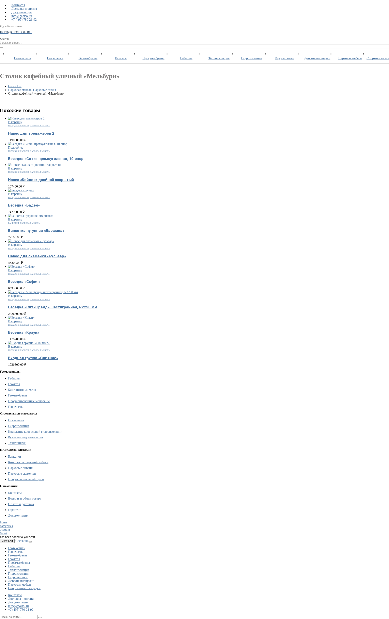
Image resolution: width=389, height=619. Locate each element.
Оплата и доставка (21, 504)
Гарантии (14, 509)
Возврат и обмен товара (24, 498)
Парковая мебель (350, 58)
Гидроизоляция (251, 58)
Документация (21, 12)
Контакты (18, 5)
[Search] (1, 47)
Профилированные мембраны (29, 401)
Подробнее (15, 147)
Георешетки (55, 58)
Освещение (16, 420)
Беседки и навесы (18, 126)
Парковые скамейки (22, 473)
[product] (198, 118)
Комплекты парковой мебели (28, 462)
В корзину (15, 122)
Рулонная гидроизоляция (25, 437)
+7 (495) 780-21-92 (24, 19)
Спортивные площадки (24, 588)
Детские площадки (317, 58)
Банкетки (13, 223)
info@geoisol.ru (21, 16)
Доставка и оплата (24, 8)
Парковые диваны (20, 468)
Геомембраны (88, 58)
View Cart (7, 540)
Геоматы (121, 58)
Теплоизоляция (219, 58)
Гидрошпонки (284, 58)
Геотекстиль (22, 58)
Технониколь (17, 443)
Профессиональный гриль (26, 479)
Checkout (21, 540)
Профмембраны (153, 58)
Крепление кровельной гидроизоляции (35, 431)
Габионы (186, 58)
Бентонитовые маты (22, 389)
